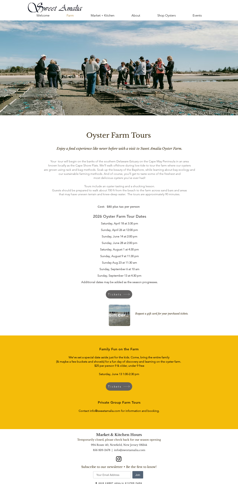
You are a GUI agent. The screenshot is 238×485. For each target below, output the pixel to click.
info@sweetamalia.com (105, 411)
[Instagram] (118, 459)
